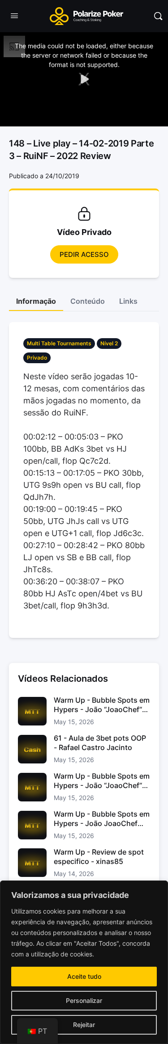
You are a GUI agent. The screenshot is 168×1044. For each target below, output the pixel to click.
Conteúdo (87, 301)
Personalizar (84, 1000)
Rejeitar (84, 1024)
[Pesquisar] (158, 16)
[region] (84, 962)
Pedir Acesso (84, 254)
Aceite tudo (84, 976)
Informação (36, 301)
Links (128, 301)
